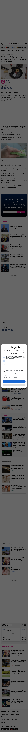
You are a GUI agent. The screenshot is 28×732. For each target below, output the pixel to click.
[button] (14, 364)
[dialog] (14, 366)
